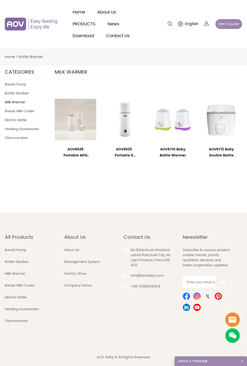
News (113, 24)
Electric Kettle (16, 120)
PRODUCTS (84, 24)
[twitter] (207, 296)
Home (79, 12)
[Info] (232, 319)
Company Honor (78, 285)
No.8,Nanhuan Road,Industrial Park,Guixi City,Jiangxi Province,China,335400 (150, 257)
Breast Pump (15, 84)
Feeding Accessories (22, 129)
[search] (169, 24)
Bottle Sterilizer (17, 93)
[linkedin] (186, 307)
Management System (82, 262)
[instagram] (197, 296)
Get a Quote (229, 24)
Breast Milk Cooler (19, 111)
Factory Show (75, 273)
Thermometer (16, 138)
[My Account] (206, 24)
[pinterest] (218, 296)
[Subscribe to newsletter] (222, 282)
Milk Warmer (15, 102)
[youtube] (197, 307)
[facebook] (186, 296)
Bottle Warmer (31, 57)
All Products (19, 237)
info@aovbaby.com (147, 275)
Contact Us (118, 35)
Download (83, 35)
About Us (106, 12)
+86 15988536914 (145, 286)
